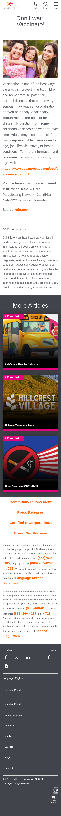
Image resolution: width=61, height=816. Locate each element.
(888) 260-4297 (41, 563)
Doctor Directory (13, 715)
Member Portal (13, 704)
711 (10, 568)
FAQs (8, 757)
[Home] (11, 5)
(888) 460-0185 (37, 608)
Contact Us (10, 768)
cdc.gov (21, 209)
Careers (9, 746)
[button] (46, 5)
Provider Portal (13, 690)
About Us (9, 725)
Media (8, 736)
